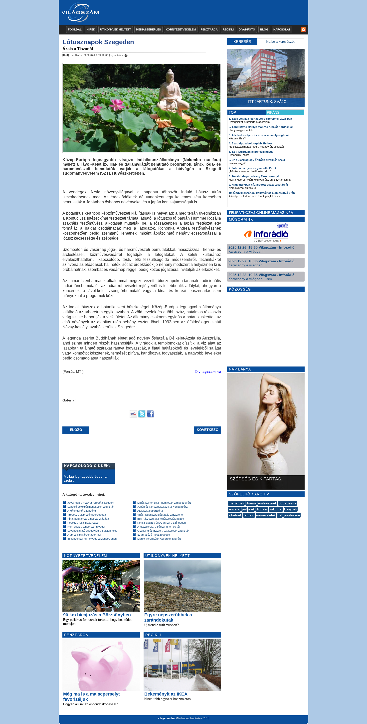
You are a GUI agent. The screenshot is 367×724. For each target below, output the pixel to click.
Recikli (228, 29)
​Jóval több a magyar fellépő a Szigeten (90, 502)
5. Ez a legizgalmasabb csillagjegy (251, 151)
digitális (262, 509)
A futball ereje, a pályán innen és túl (158, 526)
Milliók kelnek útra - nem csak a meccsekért (164, 502)
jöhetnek (235, 515)
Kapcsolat (281, 29)
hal (279, 515)
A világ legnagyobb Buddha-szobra (86, 478)
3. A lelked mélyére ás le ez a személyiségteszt (259, 135)
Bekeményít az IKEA (165, 694)
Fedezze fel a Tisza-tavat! (83, 522)
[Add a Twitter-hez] (142, 416)
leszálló (234, 509)
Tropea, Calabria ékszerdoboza (86, 514)
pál (244, 509)
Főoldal (75, 29)
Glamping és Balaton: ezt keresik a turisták (163, 530)
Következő (207, 430)
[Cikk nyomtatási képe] (126, 54)
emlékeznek (267, 503)
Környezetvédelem (181, 29)
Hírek (91, 29)
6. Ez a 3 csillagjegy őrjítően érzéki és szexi (257, 159)
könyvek (290, 509)
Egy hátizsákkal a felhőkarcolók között (160, 518)
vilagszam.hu (166, 718)
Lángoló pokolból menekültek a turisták (90, 506)
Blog (264, 29)
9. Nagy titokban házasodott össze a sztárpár (258, 184)
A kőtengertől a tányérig (81, 510)
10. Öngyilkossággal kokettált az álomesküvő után (262, 192)
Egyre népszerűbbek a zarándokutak (168, 617)
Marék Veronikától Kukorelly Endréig (159, 538)
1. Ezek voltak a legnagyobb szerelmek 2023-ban (260, 118)
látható (249, 515)
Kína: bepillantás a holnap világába (88, 518)
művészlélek (266, 515)
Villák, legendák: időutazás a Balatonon (160, 514)
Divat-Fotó (247, 29)
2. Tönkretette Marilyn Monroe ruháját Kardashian (261, 126)
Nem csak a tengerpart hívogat (86, 526)
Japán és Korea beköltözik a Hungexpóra (162, 506)
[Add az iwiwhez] (133, 416)
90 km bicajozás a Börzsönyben (97, 614)
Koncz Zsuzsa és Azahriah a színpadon (161, 522)
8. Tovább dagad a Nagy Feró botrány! (254, 176)
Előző (76, 430)
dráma (251, 503)
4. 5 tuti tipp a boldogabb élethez (250, 143)
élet (251, 509)
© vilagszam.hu (208, 371)
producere (292, 515)
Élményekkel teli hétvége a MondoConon (92, 538)
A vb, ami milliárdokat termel (84, 534)
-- (228, 521)
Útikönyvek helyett (115, 29)
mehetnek (236, 503)
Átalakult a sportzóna (150, 510)
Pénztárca (209, 29)
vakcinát (275, 509)
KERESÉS (242, 41)
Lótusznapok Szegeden (98, 42)
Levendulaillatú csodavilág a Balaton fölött (92, 530)
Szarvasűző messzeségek (153, 534)
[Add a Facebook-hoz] (150, 416)
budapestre (288, 503)
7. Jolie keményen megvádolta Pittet (252, 168)
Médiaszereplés (148, 29)
